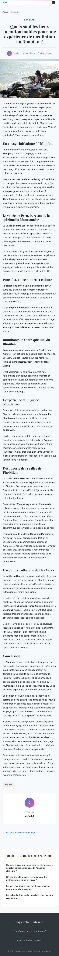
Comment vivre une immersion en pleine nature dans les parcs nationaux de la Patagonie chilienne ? (29, 868)
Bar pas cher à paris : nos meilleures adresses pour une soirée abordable (28, 887)
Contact (38, 940)
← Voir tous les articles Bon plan (19, 832)
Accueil (6, 12)
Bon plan (15, 12)
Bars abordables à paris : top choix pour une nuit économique (29, 896)
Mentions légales (24, 940)
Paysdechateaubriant (29, 922)
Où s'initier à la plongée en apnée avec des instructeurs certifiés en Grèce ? (26, 878)
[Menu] (53, 2)
